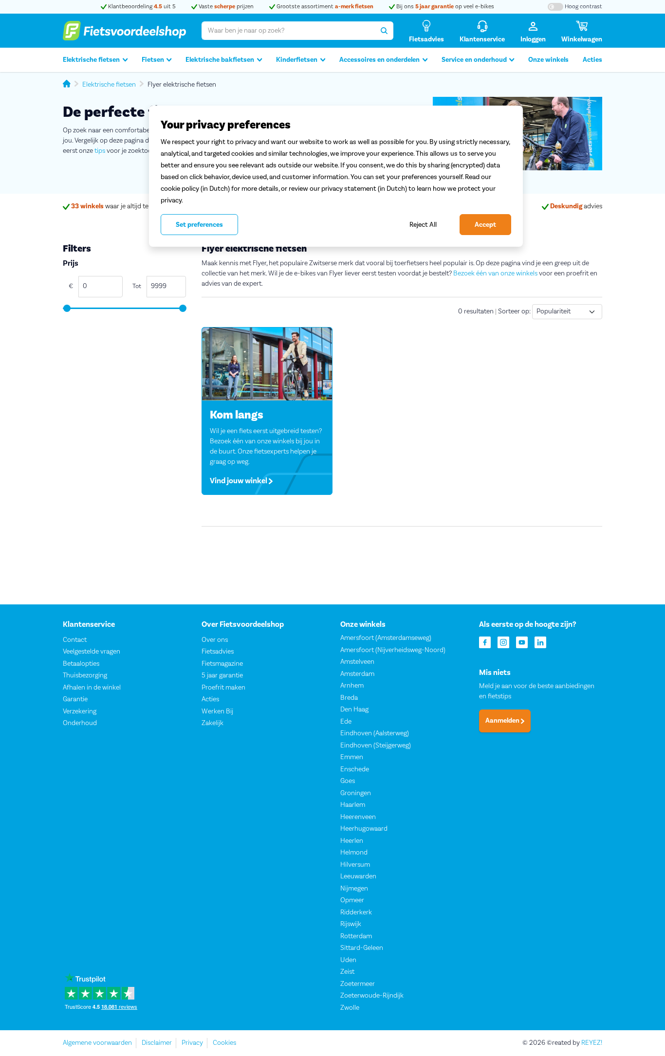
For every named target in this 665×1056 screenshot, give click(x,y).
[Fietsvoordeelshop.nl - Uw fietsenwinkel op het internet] (124, 30)
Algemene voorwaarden (97, 1042)
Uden (348, 960)
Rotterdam (356, 936)
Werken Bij (217, 711)
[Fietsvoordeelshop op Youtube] (522, 641)
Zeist (347, 971)
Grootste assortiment (324, 6)
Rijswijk (350, 924)
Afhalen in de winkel (92, 687)
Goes (347, 781)
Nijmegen (354, 888)
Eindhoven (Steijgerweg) (375, 745)
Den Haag (354, 709)
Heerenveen (358, 817)
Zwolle (349, 1007)
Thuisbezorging (85, 675)
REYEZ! (591, 1042)
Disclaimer (157, 1042)
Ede (345, 721)
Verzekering (79, 711)
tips (99, 150)
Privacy (192, 1042)
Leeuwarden (358, 876)
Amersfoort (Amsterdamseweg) (385, 638)
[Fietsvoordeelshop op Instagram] (503, 641)
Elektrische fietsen (91, 59)
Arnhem (352, 685)
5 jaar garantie (222, 675)
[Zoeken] (384, 30)
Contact (75, 640)
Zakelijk (212, 723)
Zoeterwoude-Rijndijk (372, 995)
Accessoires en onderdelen (379, 59)
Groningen (355, 793)
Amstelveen (357, 661)
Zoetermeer (357, 984)
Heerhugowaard (364, 828)
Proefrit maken (223, 687)
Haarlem (352, 805)
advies (576, 206)
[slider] (66, 308)
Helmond (354, 852)
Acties (592, 59)
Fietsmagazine (222, 663)
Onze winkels (548, 59)
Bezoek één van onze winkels (495, 273)
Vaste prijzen (225, 6)
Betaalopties (81, 663)
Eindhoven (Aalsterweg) (374, 733)
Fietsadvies (218, 651)
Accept (485, 224)
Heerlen (351, 841)
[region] (336, 176)
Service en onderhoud (474, 59)
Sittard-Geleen (361, 948)
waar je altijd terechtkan (123, 206)
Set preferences (199, 224)
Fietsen (153, 59)
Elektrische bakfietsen (219, 59)
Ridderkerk (356, 912)
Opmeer (352, 900)
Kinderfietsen (296, 59)
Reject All (423, 224)
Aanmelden (503, 721)
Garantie (75, 699)
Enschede (354, 769)
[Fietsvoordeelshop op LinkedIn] (540, 641)
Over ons (215, 640)
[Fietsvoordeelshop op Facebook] (485, 641)
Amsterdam (357, 674)
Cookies (224, 1042)
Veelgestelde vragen (91, 651)
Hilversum (355, 864)
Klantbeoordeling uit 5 (141, 6)
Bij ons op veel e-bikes (444, 6)
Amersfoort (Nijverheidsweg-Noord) (392, 650)
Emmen (351, 757)
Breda (349, 697)
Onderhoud (80, 723)
